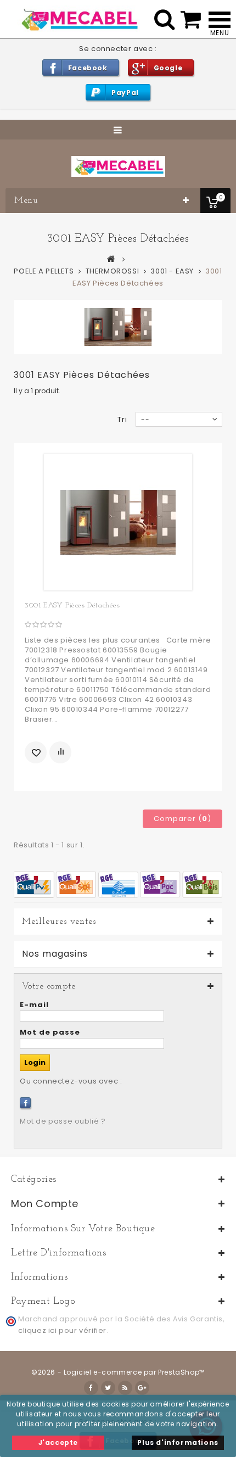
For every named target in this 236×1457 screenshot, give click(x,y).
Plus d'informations (177, 1442)
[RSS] (125, 1388)
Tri (122, 419)
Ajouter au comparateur (60, 752)
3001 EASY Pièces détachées (72, 605)
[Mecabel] (118, 166)
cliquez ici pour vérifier (62, 1330)
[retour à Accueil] (111, 259)
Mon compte (44, 1203)
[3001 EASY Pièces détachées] (118, 522)
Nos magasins (55, 954)
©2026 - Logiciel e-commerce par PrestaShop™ (118, 1372)
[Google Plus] (142, 1388)
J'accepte (58, 1442)
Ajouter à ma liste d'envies (36, 752)
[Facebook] (25, 1102)
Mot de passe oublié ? (63, 1121)
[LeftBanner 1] (118, 884)
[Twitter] (108, 1388)
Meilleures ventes (59, 921)
